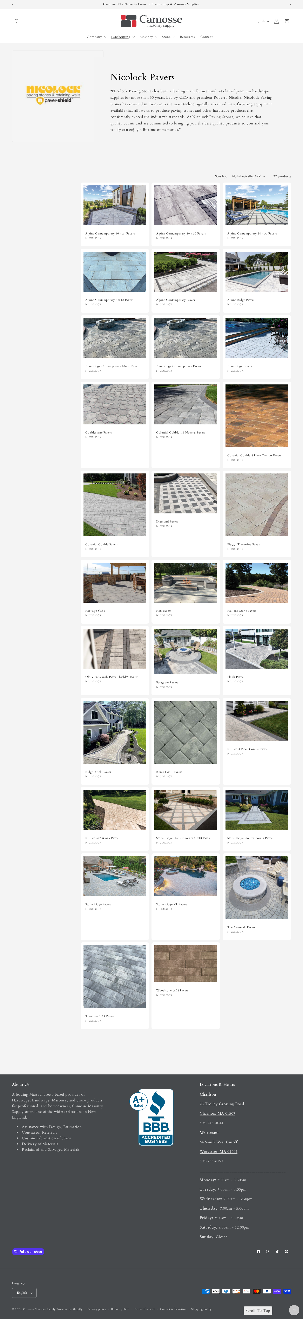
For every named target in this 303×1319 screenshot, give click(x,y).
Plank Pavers (235, 677)
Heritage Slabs (95, 611)
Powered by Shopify (69, 1309)
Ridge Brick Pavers (98, 772)
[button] (17, 21)
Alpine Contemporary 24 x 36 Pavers (252, 233)
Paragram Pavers (167, 683)
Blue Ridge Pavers (239, 366)
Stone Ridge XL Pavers (171, 904)
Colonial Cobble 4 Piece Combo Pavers (254, 455)
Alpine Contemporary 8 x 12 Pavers (109, 300)
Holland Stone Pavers (241, 611)
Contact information (173, 1309)
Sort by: (221, 176)
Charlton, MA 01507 (217, 1113)
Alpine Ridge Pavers (241, 300)
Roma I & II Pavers (169, 772)
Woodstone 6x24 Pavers (172, 991)
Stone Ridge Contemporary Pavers (250, 838)
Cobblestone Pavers (98, 432)
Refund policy (120, 1309)
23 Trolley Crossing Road (222, 1104)
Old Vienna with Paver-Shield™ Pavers (111, 677)
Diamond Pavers (167, 522)
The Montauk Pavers (241, 927)
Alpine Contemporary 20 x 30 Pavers (181, 233)
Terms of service (144, 1309)
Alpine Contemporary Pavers (175, 300)
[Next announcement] (290, 4)
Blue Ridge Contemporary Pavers (178, 366)
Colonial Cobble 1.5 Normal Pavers (180, 432)
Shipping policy (201, 1309)
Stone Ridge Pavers (98, 904)
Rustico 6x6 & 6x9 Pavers (102, 838)
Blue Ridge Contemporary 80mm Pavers (112, 366)
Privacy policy (96, 1309)
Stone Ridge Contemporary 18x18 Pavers (183, 838)
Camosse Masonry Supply (39, 1309)
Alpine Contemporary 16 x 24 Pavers (110, 233)
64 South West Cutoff (218, 1142)
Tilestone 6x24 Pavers (100, 1016)
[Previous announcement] (12, 4)
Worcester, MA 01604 (218, 1151)
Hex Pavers (163, 611)
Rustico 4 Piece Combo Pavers (248, 749)
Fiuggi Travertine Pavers (244, 544)
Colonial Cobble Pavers (101, 544)
